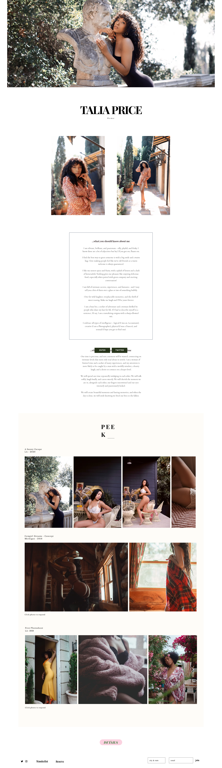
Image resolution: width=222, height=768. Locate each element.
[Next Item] (191, 492)
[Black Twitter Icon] (22, 761)
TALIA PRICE (111, 109)
